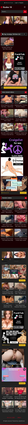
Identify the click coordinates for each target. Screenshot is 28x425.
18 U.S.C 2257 (11, 417)
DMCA (19, 417)
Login (16, 2)
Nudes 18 (7, 7)
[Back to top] (23, 420)
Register (21, 2)
